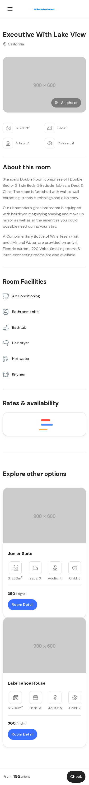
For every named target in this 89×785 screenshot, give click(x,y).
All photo (69, 102)
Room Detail (22, 604)
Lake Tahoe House (27, 683)
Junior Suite (20, 553)
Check (76, 776)
